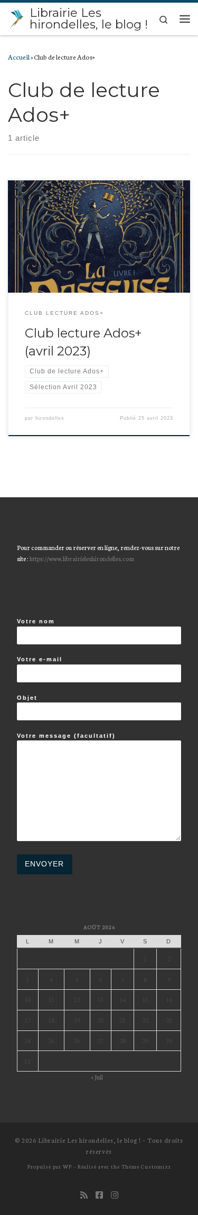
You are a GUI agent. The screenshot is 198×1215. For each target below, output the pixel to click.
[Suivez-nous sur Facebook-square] (99, 1194)
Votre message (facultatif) (66, 735)
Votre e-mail (39, 659)
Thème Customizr (146, 1166)
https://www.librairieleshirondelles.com (82, 558)
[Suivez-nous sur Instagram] (114, 1194)
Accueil (19, 56)
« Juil (97, 1076)
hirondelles (49, 418)
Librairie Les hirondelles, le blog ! (89, 1140)
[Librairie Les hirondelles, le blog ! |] (17, 17)
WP (67, 1166)
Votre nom (36, 621)
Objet (27, 698)
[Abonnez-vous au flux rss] (84, 1194)
